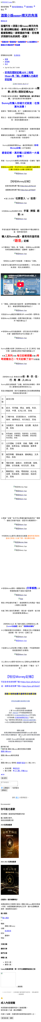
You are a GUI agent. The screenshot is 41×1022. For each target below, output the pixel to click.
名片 (6, 64)
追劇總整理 (22, 42)
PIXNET (9, 992)
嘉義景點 (13, 42)
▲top (2, 774)
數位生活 (16, 768)
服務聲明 (21, 994)
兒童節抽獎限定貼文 (22, 717)
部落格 (7, 62)
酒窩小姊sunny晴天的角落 (19, 15)
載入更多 (4, 778)
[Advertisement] (20, 506)
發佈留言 (4, 790)
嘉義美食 (5, 42)
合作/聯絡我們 (9, 45)
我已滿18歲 (5, 1018)
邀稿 (2, 45)
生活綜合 (17, 55)
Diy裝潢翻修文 (32, 42)
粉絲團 (17, 45)
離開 (11, 1018)
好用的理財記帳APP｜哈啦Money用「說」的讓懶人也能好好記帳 (21, 76)
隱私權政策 (35, 992)
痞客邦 (19, 763)
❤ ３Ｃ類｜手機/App (20, 771)
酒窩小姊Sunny (6, 751)
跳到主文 (4, 21)
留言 (23, 763)
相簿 (6, 59)
